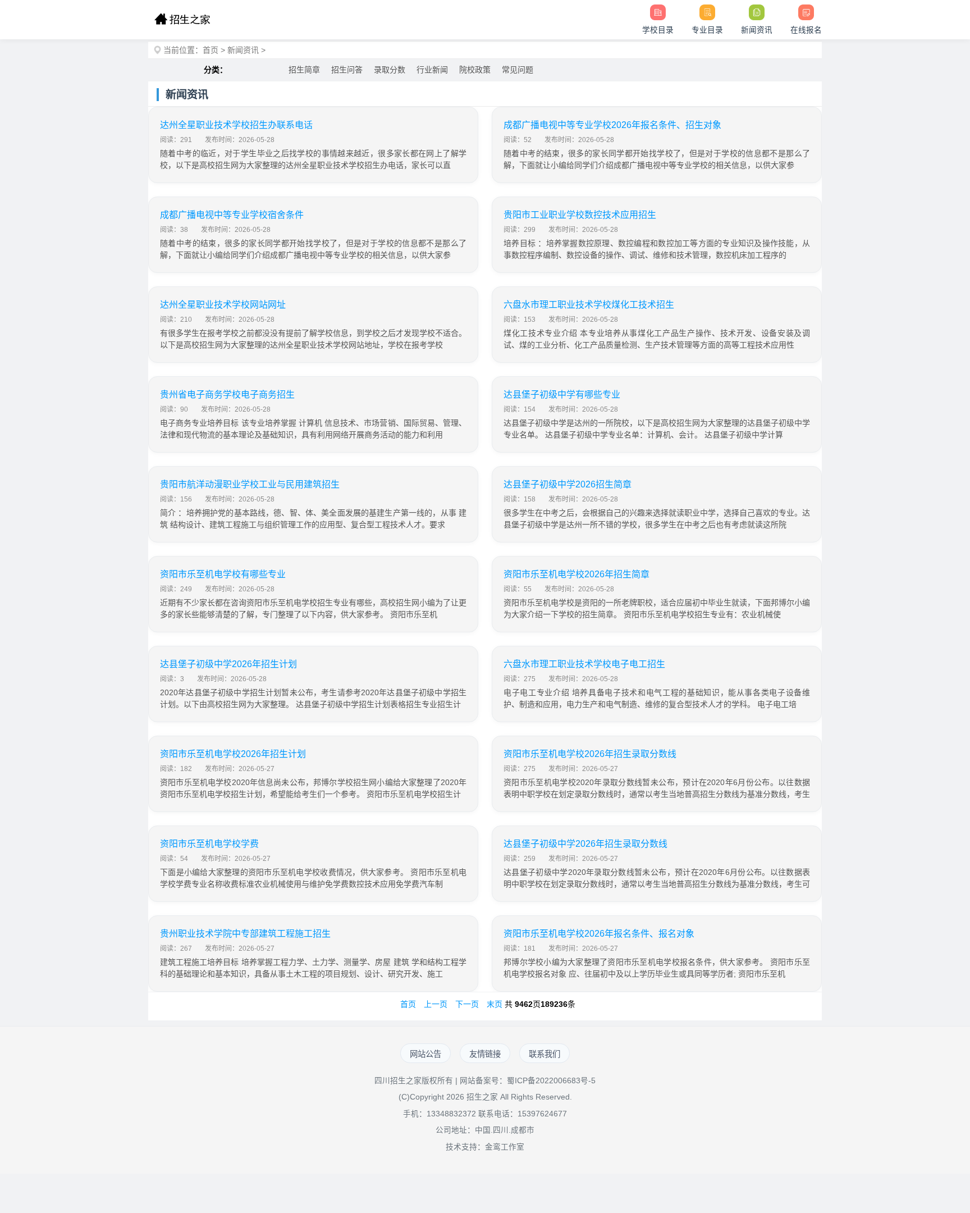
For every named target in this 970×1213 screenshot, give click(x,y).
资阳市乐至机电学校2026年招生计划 (233, 754)
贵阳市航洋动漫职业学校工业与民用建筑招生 (250, 484)
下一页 (467, 1004)
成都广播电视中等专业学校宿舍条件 (232, 215)
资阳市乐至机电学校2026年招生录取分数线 (590, 754)
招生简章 (304, 69)
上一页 (435, 1004)
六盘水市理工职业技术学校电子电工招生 (584, 664)
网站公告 (425, 1054)
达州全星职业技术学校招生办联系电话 (236, 125)
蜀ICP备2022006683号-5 (551, 1081)
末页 (494, 1004)
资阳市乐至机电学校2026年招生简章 (576, 574)
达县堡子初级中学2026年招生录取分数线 (585, 844)
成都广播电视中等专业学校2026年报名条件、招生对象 (612, 125)
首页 (210, 49)
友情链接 (485, 1054)
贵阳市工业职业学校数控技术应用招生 (580, 215)
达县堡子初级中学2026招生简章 (568, 484)
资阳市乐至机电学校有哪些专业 (223, 574)
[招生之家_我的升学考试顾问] (182, 19)
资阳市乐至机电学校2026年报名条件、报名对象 (599, 933)
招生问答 (347, 69)
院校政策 (475, 69)
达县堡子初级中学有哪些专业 (562, 394)
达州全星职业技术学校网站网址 (223, 304)
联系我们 (544, 1054)
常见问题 (517, 69)
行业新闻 (432, 69)
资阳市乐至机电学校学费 (209, 844)
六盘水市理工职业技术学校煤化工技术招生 (589, 304)
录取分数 (389, 69)
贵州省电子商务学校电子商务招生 (227, 394)
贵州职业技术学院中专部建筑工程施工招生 (245, 933)
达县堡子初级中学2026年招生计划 (228, 664)
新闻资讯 (243, 49)
